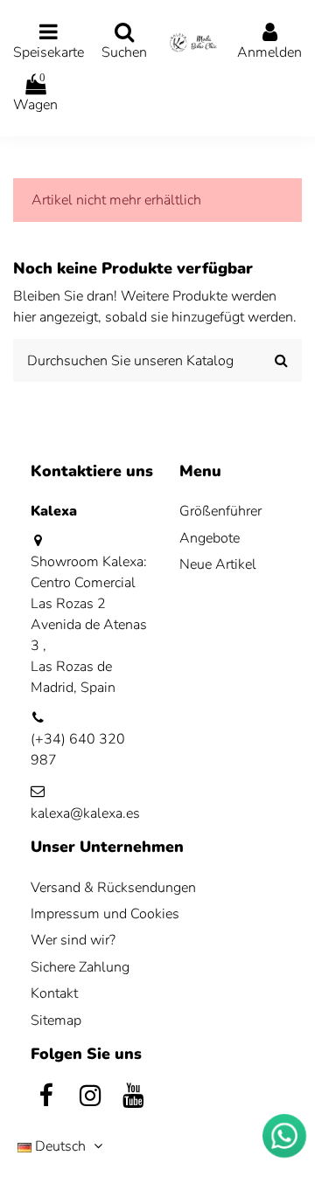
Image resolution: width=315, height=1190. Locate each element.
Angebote (209, 538)
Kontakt (54, 993)
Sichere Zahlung (80, 967)
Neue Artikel (217, 564)
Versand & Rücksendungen (113, 887)
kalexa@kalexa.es (85, 813)
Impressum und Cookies (105, 914)
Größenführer (220, 511)
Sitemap (56, 1020)
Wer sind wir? (73, 940)
